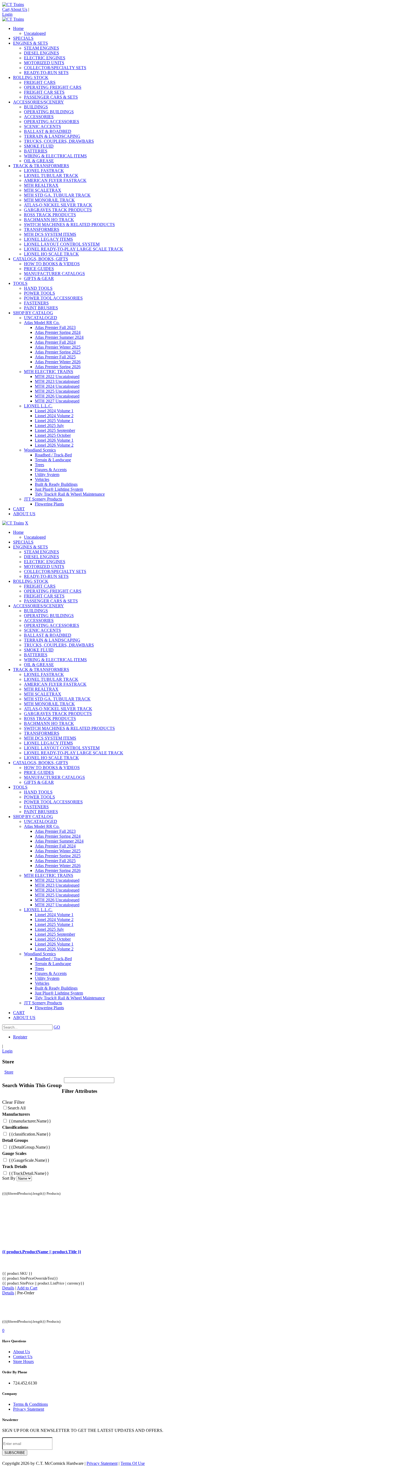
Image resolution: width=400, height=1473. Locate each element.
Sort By (9, 1178)
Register (20, 1037)
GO (57, 1027)
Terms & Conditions (30, 1404)
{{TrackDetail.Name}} (28, 1173)
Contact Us (22, 1356)
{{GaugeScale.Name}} (29, 1160)
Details (8, 1288)
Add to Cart (27, 1288)
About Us (18, 9)
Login (7, 14)
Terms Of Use (133, 1463)
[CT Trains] (13, 4)
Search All (17, 1108)
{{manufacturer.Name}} (29, 1121)
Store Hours (23, 1361)
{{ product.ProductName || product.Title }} (41, 1251)
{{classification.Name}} (29, 1134)
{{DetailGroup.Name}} (29, 1147)
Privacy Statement (28, 1409)
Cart (6, 9)
